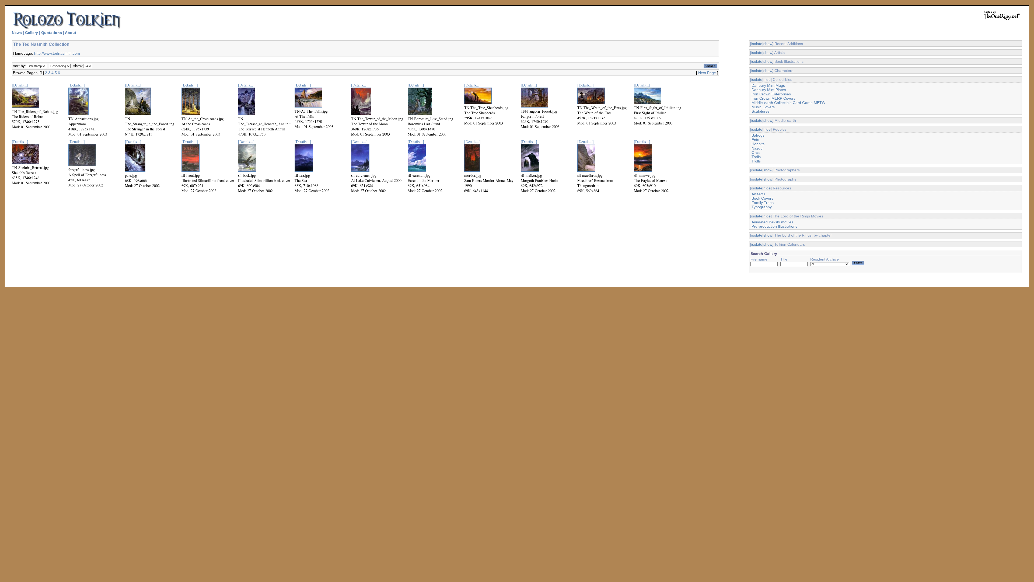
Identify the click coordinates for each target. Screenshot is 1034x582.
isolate (756, 43)
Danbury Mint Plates (769, 90)
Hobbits (758, 144)
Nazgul (757, 148)
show (767, 43)
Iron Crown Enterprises (771, 94)
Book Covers (762, 198)
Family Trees (763, 202)
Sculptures (761, 111)
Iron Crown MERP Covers (773, 98)
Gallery (31, 32)
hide (767, 79)
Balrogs (758, 135)
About (70, 32)
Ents (755, 139)
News (17, 32)
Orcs (756, 152)
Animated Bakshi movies (772, 222)
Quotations (51, 32)
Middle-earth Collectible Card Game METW (788, 103)
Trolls (756, 157)
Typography (762, 207)
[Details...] (20, 85)
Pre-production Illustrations (774, 226)
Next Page (707, 73)
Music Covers (763, 107)
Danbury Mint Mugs (768, 85)
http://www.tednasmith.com (57, 53)
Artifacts (758, 194)
